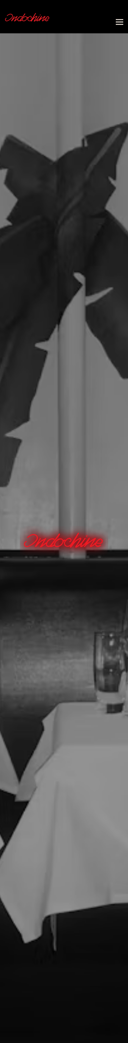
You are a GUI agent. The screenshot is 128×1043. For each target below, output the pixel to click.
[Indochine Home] (27, 17)
